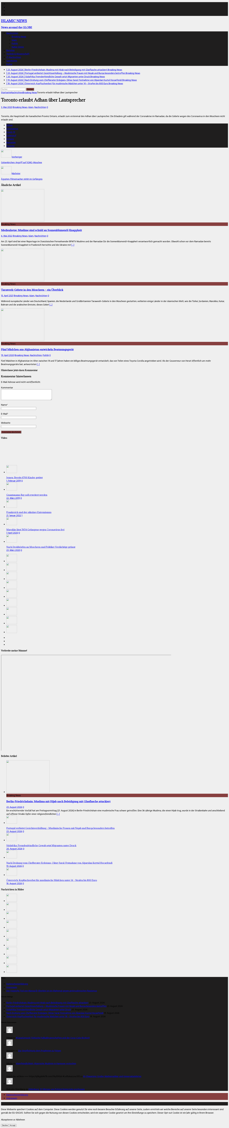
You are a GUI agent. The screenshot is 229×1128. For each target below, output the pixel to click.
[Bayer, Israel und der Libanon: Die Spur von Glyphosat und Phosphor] (11, 632)
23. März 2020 (13, 550)
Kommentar (7, 387)
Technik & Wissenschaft (17, 54)
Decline (5, 1125)
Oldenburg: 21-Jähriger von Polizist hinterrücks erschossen (56, 1089)
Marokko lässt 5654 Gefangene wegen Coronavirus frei (35, 529)
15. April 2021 (7, 295)
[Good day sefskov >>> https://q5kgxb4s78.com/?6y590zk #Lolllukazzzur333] (9, 1070)
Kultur (9, 64)
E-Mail (4, 414)
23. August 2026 (14, 807)
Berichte (10, 50)
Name (4, 405)
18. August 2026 (14, 883)
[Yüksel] (9, 1032)
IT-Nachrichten (13, 57)
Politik (15, 43)
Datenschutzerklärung (17, 984)
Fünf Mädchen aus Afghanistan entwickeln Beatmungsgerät (37, 349)
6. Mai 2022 (6, 236)
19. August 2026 (14, 866)
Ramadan (11, 142)
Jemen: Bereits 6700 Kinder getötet (24, 477)
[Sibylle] (9, 1058)
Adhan (9, 125)
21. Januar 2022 (13, 515)
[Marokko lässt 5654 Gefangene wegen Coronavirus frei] (11, 524)
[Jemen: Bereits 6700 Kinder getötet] (11, 472)
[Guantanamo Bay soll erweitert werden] (11, 489)
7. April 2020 (12, 533)
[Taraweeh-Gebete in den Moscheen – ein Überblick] (22, 280)
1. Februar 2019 (13, 480)
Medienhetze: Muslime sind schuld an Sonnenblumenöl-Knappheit (41, 230)
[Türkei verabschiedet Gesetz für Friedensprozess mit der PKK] (11, 623)
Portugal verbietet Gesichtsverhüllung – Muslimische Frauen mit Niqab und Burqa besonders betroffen (60, 828)
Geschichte (11, 60)
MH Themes (62, 1103)
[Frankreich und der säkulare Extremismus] (11, 507)
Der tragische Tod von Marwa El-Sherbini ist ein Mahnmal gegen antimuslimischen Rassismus (51, 990)
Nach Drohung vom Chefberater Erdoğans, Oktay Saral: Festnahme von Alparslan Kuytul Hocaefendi (59, 862)
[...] (58, 814)
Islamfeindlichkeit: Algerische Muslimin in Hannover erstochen (46, 1063)
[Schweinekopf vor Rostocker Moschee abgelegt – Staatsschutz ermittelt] (11, 605)
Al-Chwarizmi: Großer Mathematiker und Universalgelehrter (112, 1076)
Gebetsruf (11, 135)
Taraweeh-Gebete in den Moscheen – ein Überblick (32, 289)
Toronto (10, 146)
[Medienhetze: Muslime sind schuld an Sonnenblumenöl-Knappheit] (22, 220)
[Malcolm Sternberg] (9, 1083)
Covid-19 (10, 132)
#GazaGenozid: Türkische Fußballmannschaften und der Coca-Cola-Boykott (53, 1037)
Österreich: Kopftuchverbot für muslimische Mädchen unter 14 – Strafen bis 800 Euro (51, 880)
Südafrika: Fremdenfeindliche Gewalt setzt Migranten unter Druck (41, 845)
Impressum (11, 987)
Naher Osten (18, 47)
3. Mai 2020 (6, 107)
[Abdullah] (9, 1045)
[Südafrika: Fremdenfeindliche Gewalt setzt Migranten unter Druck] (11, 579)
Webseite (5, 423)
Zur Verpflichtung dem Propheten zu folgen (39, 1050)
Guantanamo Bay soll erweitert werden (26, 494)
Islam (14, 40)
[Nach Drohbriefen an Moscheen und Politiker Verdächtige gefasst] (11, 541)
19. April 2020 (7, 355)
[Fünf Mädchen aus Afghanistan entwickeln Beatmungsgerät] (22, 340)
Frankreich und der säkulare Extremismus (28, 512)
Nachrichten (12, 33)
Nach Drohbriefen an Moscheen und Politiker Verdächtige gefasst (40, 547)
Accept (12, 1125)
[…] (72, 245)
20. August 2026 (14, 848)
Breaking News (19, 36)
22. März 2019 (13, 498)
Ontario (10, 139)
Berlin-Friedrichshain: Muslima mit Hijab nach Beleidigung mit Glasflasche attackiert (58, 801)
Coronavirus (12, 128)
